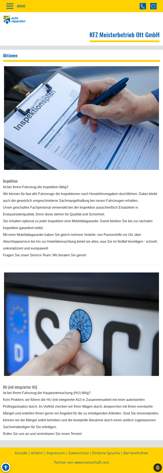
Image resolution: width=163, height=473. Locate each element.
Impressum (56, 453)
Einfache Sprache (106, 453)
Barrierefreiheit (136, 453)
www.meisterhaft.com (91, 462)
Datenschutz (79, 453)
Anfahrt (37, 453)
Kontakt (21, 453)
